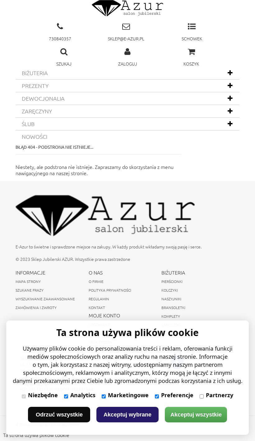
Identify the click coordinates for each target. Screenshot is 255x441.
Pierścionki (172, 281)
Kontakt (97, 307)
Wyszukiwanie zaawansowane (45, 298)
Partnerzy (219, 395)
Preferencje (177, 395)
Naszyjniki (171, 298)
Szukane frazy (30, 290)
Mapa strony (28, 281)
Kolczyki (169, 290)
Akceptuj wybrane (127, 414)
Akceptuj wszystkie (196, 414)
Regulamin (99, 298)
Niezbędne (43, 395)
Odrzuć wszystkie (59, 414)
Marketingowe (128, 395)
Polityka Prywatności (110, 290)
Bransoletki (173, 307)
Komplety (170, 316)
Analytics (82, 395)
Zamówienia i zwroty (36, 307)
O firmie (96, 281)
